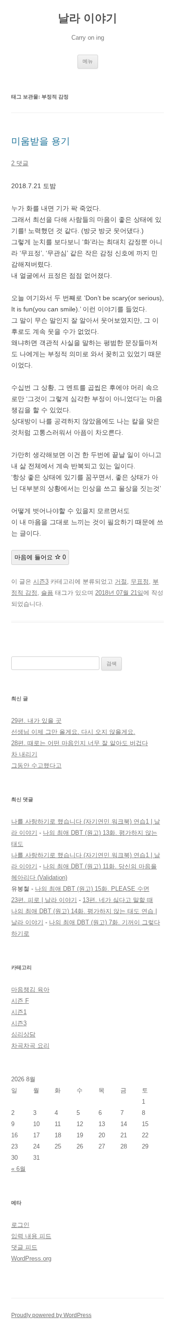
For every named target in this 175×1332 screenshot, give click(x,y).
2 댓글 (19, 163)
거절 (121, 581)
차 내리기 (24, 754)
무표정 (140, 581)
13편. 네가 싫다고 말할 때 (118, 899)
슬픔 (47, 592)
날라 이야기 (87, 18)
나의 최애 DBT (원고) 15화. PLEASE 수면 (92, 888)
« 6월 (18, 1168)
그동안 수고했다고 (36, 765)
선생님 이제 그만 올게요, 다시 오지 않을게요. (73, 731)
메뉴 (88, 61)
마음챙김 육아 (30, 989)
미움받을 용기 (40, 141)
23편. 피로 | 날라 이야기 (44, 899)
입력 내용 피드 (31, 1236)
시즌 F (20, 1000)
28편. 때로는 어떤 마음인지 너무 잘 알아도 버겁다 (79, 743)
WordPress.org (31, 1258)
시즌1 (19, 1011)
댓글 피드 (24, 1247)
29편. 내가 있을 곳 (36, 720)
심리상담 (23, 1034)
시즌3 (41, 581)
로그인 (20, 1224)
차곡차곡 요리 (30, 1045)
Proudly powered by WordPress (51, 1315)
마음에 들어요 (40, 557)
